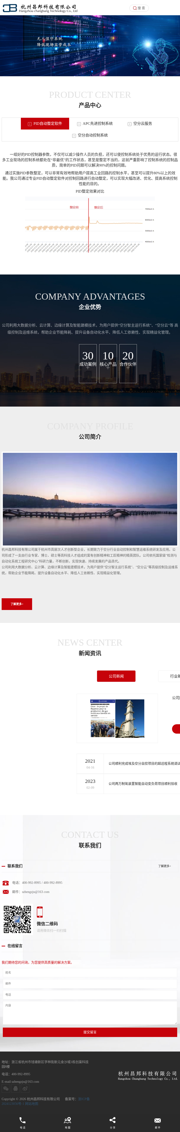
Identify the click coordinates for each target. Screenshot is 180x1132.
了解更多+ (164, 866)
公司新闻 (116, 676)
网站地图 (31, 1103)
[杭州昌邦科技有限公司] (41, 7)
